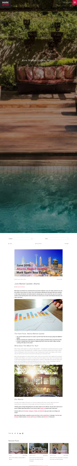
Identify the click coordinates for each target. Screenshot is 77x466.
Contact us (42, 408)
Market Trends (17, 279)
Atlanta (22, 279)
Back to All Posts (38, 243)
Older (11, 243)
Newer (66, 243)
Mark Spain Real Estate (20, 286)
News (25, 279)
